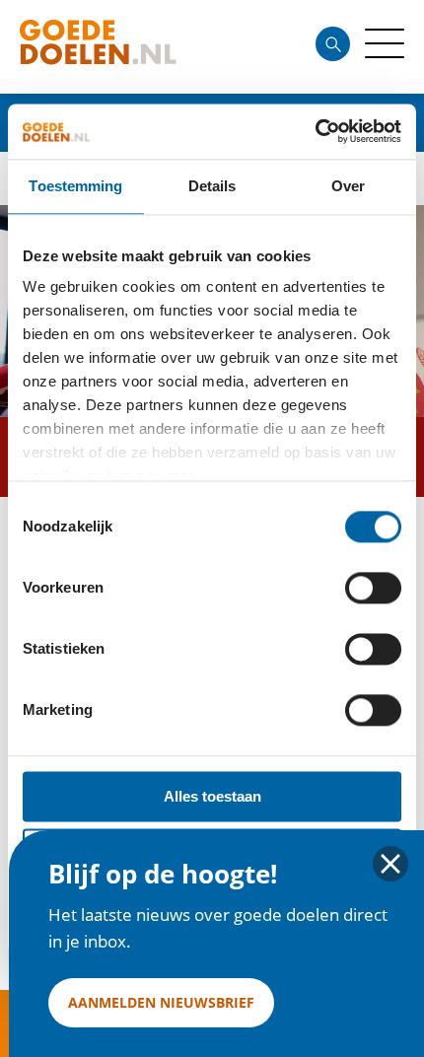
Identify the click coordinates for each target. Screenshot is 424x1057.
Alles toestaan (212, 796)
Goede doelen (132, 47)
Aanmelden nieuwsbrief (161, 1002)
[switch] (373, 587)
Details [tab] (212, 185)
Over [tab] (348, 185)
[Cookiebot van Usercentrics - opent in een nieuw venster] (315, 131)
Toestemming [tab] (75, 185)
